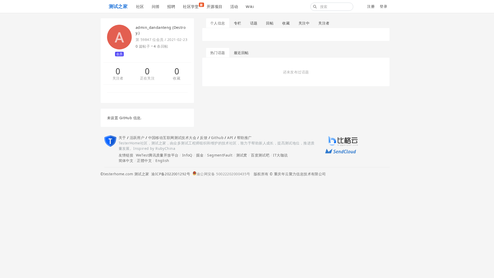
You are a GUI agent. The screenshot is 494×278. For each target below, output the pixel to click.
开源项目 (215, 6)
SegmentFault (219, 155)
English (162, 160)
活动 (234, 6)
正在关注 (147, 78)
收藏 (176, 78)
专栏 (237, 23)
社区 (140, 6)
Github (217, 137)
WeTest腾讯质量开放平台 (157, 155)
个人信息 (217, 23)
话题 (254, 23)
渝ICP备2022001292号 (169, 173)
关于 (122, 137)
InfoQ (187, 155)
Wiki (250, 6)
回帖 (270, 23)
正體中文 (144, 160)
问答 (156, 6)
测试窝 (241, 155)
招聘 (171, 6)
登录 (383, 6)
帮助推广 (244, 137)
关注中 (304, 23)
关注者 (117, 78)
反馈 (203, 137)
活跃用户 (137, 137)
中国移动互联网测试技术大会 (172, 137)
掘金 (200, 155)
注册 (371, 6)
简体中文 (126, 160)
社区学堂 (193, 6)
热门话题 (217, 52)
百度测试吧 (260, 155)
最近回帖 (241, 52)
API (230, 137)
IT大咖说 (280, 155)
